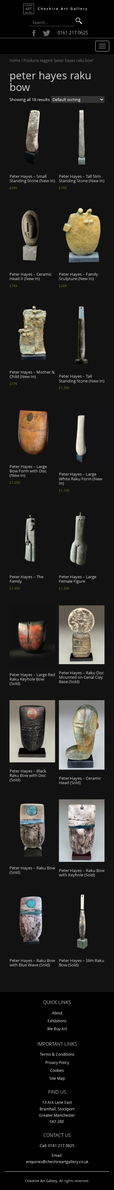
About (57, 1012)
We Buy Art (57, 1028)
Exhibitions (57, 1020)
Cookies (57, 1070)
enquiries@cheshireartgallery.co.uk (57, 1161)
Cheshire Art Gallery (41, 1180)
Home (15, 60)
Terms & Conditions (57, 1054)
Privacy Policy (57, 1062)
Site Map (57, 1078)
